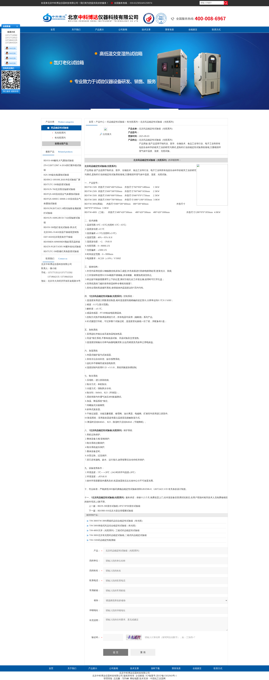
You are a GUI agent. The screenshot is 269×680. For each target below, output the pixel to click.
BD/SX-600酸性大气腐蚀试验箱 (59, 160)
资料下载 (155, 668)
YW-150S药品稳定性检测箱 (102, 540)
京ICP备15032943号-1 (166, 676)
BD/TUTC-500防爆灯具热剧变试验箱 (61, 251)
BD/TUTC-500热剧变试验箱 (57, 184)
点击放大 (107, 134)
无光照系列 (60, 133)
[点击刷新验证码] (134, 637)
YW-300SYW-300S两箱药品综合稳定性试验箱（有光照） (116, 521)
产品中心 (100, 122)
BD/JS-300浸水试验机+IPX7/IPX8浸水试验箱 (119, 506)
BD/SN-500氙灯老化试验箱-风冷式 (60, 227)
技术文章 (146, 29)
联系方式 (216, 29)
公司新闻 (122, 29)
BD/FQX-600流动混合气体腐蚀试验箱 (62, 194)
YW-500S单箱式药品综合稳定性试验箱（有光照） (113, 525)
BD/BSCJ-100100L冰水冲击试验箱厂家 (62, 180)
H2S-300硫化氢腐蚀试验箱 (56, 175)
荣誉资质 (169, 29)
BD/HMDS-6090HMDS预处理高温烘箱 (62, 242)
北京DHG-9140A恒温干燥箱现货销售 (61, 232)
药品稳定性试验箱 (59, 128)
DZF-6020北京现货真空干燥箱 (58, 237)
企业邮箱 (140, 676)
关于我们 (76, 29)
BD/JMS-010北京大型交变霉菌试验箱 (115, 511)
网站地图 (134, 678)
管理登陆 (108, 678)
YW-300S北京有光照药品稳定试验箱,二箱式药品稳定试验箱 (118, 535)
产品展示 (99, 29)
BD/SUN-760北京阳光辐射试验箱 (59, 189)
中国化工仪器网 (157, 678)
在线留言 (193, 29)
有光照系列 (60, 138)
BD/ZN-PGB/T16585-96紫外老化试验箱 (62, 246)
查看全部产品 (61, 143)
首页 (53, 29)
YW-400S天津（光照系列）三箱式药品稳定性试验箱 (114, 530)
